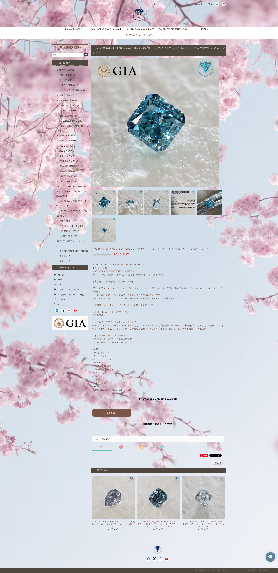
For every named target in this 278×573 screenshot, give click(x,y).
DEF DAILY (64, 256)
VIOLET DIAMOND (68, 181)
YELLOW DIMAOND (69, 105)
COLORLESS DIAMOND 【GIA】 (173, 29)
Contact (198, 4)
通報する (217, 463)
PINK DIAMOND (67, 75)
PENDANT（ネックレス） (71, 226)
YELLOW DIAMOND (69, 161)
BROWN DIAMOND (68, 110)
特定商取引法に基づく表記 (71, 294)
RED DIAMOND (66, 80)
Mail (187, 4)
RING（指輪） (66, 221)
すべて (103, 447)
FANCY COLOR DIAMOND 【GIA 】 (106, 29)
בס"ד (210, 4)
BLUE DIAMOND (67, 145)
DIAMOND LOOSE (73, 29)
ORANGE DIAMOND (69, 100)
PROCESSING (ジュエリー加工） (139, 35)
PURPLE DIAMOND (68, 85)
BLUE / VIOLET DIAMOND (72, 90)
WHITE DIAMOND (68, 115)
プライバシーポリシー (69, 289)
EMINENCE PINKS (68, 236)
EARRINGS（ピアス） (69, 231)
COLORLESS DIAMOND (70, 120)
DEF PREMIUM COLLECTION (73, 251)
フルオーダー (65, 261)
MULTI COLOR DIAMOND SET (140, 29)
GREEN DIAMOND (68, 95)
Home (157, 4)
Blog (178, 4)
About (168, 4)
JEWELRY (204, 29)
